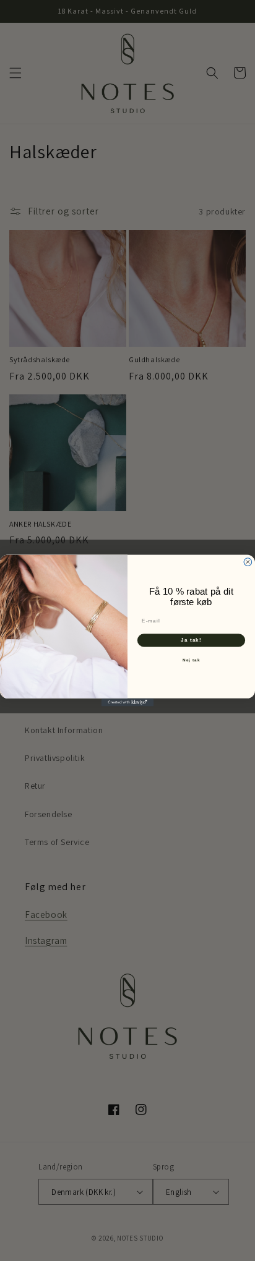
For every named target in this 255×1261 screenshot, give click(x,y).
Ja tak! (191, 640)
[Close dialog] (248, 562)
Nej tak (192, 660)
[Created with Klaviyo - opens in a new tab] (128, 702)
